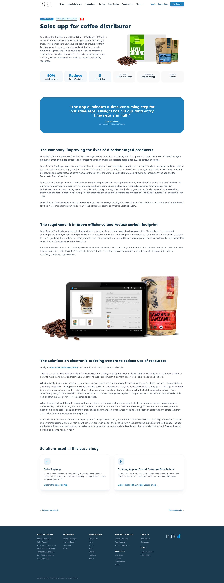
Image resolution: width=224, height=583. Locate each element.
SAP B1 (91, 552)
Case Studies (113, 4)
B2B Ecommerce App (45, 555)
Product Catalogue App (46, 548)
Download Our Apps (124, 535)
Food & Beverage (69, 539)
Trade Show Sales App (46, 552)
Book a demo (163, 4)
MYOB (91, 545)
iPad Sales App (120, 542)
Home (62, 4)
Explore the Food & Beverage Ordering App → (138, 485)
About (138, 4)
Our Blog (118, 558)
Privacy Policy (146, 555)
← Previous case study (49, 510)
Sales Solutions (73, 4)
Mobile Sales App (44, 539)
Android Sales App (122, 545)
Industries (90, 4)
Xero (91, 542)
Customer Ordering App (46, 545)
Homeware (67, 545)
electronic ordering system (64, 367)
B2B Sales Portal (43, 558)
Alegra (91, 558)
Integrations (95, 535)
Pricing (102, 4)
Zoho (91, 548)
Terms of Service (147, 552)
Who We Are (145, 539)
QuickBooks (93, 539)
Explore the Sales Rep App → (57, 485)
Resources (126, 4)
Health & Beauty (69, 542)
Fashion (66, 548)
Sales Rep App (43, 542)
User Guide (119, 555)
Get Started (177, 4)
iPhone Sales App (121, 539)
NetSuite (92, 555)
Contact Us (145, 542)
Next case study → (176, 510)
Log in (153, 4)
